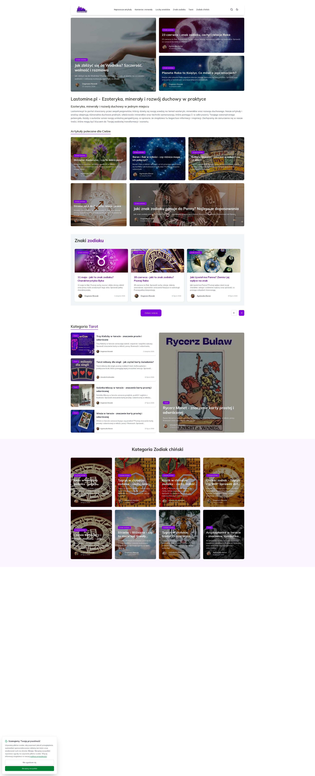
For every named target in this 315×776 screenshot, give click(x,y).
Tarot (191, 9)
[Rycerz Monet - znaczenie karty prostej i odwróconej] (201, 383)
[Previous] (234, 313)
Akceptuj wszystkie (29, 768)
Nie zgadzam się (29, 762)
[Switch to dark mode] (237, 9)
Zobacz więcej (151, 313)
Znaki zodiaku (179, 9)
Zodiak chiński (202, 9)
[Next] (241, 313)
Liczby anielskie (163, 9)
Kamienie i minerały (144, 9)
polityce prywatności (38, 756)
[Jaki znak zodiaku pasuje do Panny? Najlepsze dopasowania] (187, 204)
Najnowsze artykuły (123, 9)
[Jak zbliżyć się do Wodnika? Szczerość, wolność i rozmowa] (113, 55)
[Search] (231, 9)
